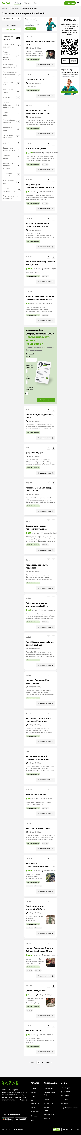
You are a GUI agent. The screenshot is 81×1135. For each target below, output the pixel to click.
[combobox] (30, 360)
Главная (4, 8)
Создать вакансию (46, 400)
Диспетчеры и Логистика (8, 136)
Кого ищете (27, 377)
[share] (48, 36)
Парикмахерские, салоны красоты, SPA (10, 74)
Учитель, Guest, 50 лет (37, 148)
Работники (15, 8)
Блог (32, 1120)
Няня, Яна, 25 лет (34, 1030)
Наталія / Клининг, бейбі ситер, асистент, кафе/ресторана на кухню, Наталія (40, 226)
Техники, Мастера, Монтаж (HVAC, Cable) (8, 56)
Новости (34, 1116)
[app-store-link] (21, 1119)
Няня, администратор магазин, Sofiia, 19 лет (40, 263)
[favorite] (53, 36)
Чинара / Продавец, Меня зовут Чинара (38, 681)
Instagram (67, 1088)
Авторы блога (48, 1103)
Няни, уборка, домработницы (9, 65)
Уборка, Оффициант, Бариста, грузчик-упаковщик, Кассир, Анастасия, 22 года (40, 299)
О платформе (48, 1088)
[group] (11, 27)
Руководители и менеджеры (9, 197)
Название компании (27, 366)
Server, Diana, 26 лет (35, 991)
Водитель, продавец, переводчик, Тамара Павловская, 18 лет (36, 529)
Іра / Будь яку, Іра (34, 452)
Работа (18, 3)
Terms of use (75, 1129)
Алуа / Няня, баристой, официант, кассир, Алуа (37, 757)
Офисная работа (6, 113)
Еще (35, 3)
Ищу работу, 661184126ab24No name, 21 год (40, 865)
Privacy (65, 1129)
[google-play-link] (8, 1119)
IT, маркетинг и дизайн (8, 182)
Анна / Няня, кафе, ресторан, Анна (40, 416)
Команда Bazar (48, 1114)
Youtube (66, 1095)
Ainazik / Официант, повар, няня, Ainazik (39, 489)
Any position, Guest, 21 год (38, 828)
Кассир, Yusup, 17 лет (36, 794)
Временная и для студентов (9, 149)
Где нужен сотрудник (29, 389)
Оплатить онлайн (71, 1108)
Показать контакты (44, 65)
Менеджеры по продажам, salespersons (9, 165)
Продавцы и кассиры (8, 38)
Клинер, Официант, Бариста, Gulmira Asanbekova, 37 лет (39, 949)
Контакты (46, 1118)
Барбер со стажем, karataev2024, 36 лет (36, 907)
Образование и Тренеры (9, 174)
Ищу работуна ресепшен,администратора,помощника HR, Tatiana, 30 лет (40, 187)
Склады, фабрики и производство (8, 105)
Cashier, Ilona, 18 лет (35, 79)
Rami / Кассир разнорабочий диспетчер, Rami (40, 643)
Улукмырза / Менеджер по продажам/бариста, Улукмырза (39, 721)
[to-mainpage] (10, 1083)
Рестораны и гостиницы (8, 83)
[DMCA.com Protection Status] (56, 1129)
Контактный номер (27, 355)
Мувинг (6, 143)
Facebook (67, 1092)
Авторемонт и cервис (8, 91)
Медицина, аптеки (7, 156)
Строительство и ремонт (9, 45)
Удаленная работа (7, 129)
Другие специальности (9, 189)
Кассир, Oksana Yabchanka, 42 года (40, 42)
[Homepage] (6, 3)
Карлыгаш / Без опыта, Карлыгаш (37, 566)
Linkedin (66, 1103)
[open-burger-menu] (78, 3)
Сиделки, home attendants (9, 121)
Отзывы (46, 1099)
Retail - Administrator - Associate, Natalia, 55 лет (38, 112)
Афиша (33, 1107)
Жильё (33, 1092)
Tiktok (66, 1099)
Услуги (27, 3)
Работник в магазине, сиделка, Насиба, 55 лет (37, 604)
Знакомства (35, 1112)
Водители (7, 97)
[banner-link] (40, 24)
